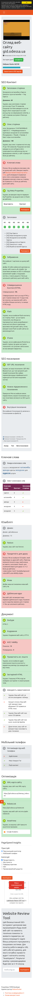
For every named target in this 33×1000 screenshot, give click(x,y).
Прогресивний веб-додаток (12, 869)
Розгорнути (25, 209)
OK (26, 2)
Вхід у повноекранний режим (16, 885)
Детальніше (22, 7)
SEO (4, 867)
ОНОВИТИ (18, 60)
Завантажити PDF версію (12, 71)
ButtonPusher (17, 989)
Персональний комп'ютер (12, 851)
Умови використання (12, 995)
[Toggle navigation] (4, 12)
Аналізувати (7, 878)
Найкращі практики (10, 864)
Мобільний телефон (10, 853)
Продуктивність (8, 860)
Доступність (7, 862)
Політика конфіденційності (14, 993)
